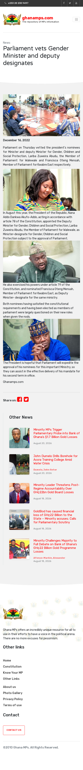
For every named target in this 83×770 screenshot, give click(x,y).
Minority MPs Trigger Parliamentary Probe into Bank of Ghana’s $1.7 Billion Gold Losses (56, 433)
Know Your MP (13, 672)
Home (7, 660)
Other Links (11, 679)
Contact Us (13, 730)
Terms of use (12, 705)
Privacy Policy (13, 699)
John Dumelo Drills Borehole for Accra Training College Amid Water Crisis (55, 459)
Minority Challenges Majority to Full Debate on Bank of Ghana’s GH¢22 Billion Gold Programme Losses (55, 546)
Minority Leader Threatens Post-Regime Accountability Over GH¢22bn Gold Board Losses (56, 488)
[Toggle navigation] (76, 19)
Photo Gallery (12, 693)
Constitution (12, 666)
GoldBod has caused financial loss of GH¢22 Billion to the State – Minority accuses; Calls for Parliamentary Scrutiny (54, 516)
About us (9, 687)
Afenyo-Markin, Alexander (49, 558)
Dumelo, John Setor (45, 469)
